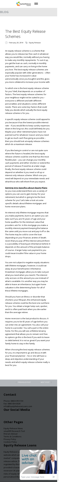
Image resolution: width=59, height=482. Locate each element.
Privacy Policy (10, 439)
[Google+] (17, 417)
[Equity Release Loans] (23, 4)
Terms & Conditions (12, 436)
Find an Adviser (11, 433)
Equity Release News (13, 428)
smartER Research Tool (14, 431)
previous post (24, 382)
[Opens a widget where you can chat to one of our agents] (38, 465)
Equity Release (35, 42)
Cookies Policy (10, 442)
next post (45, 382)
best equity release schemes (29, 94)
